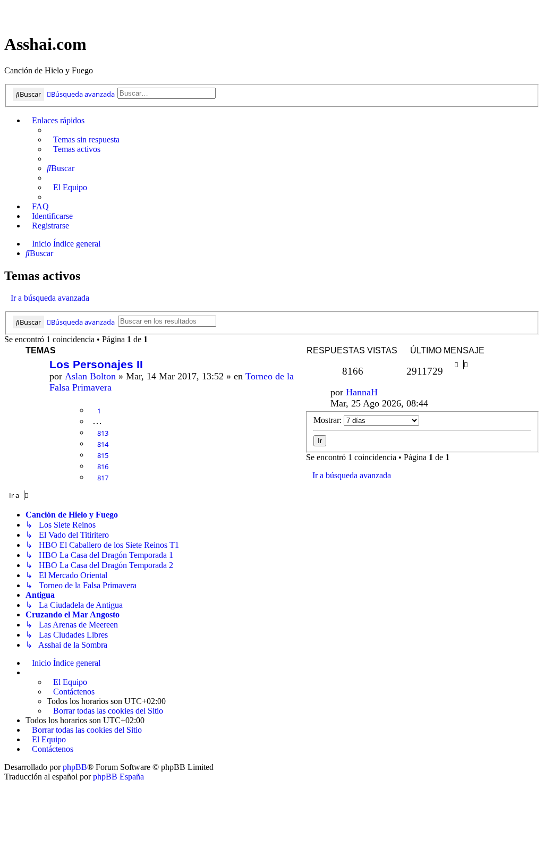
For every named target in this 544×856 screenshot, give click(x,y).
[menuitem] (83, 140)
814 (102, 444)
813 (102, 433)
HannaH (362, 392)
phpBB (75, 767)
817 (102, 477)
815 (102, 455)
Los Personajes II (96, 364)
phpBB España (118, 776)
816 (102, 466)
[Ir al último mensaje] (384, 392)
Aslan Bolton (90, 376)
